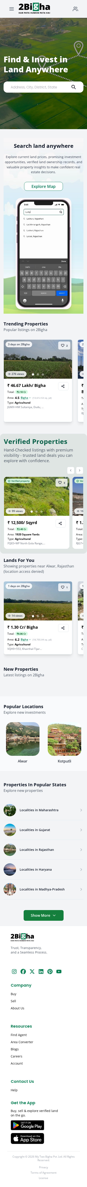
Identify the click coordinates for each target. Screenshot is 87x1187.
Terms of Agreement (43, 1173)
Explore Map (43, 186)
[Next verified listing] (79, 470)
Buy (13, 994)
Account (17, 1063)
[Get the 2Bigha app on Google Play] (43, 1125)
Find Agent (19, 1035)
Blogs (15, 1049)
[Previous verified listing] (70, 470)
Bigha (24, 398)
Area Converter (22, 1042)
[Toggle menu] (11, 8)
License (43, 1178)
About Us (17, 1008)
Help (14, 1090)
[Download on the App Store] (43, 1138)
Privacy (43, 1167)
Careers (16, 1056)
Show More (40, 915)
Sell (13, 1001)
